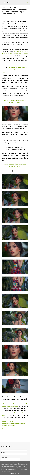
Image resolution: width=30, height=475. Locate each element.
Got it (20, 473)
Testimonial (11, 425)
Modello (4, 425)
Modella (23, 423)
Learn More (12, 473)
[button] (2, 17)
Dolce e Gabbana (15, 423)
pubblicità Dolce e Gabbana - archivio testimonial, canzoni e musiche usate (15, 70)
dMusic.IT (6, 2)
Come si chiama (5, 423)
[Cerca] (28, 2)
